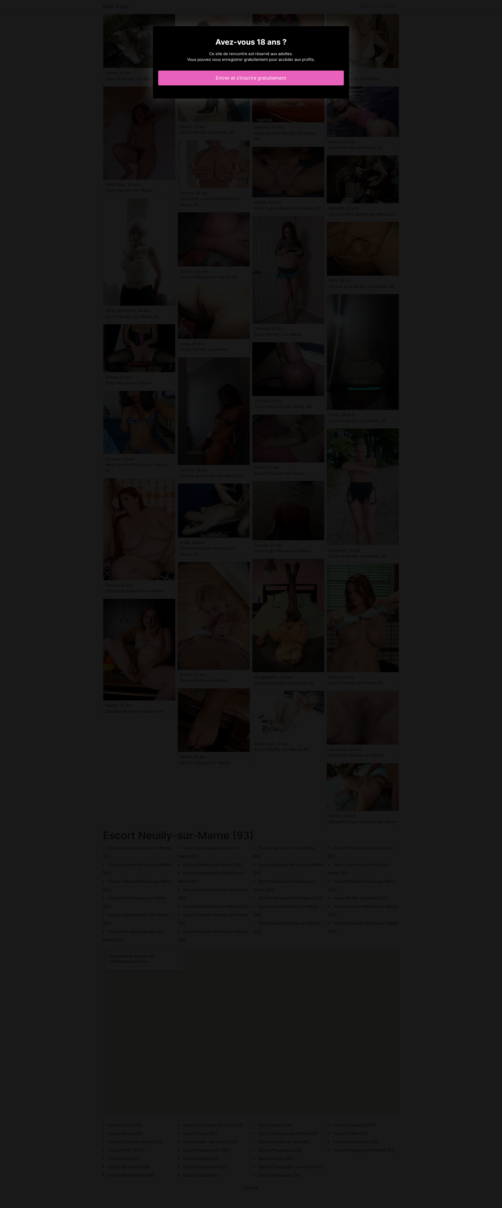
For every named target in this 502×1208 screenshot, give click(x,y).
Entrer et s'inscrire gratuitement (251, 78)
